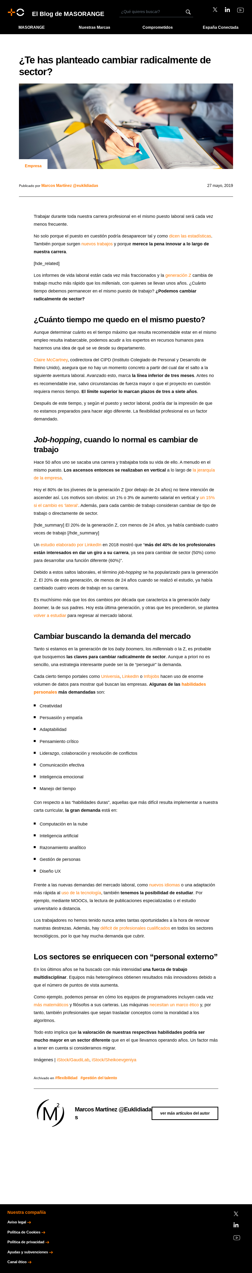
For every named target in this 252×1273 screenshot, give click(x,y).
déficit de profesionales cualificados (135, 928)
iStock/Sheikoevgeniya (114, 1059)
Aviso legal (16, 1222)
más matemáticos (51, 1004)
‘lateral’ (71, 505)
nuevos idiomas (164, 884)
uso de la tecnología (81, 892)
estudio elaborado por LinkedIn (71, 544)
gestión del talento (100, 1078)
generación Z (178, 275)
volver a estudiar (50, 615)
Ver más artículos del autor (185, 1113)
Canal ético (17, 1262)
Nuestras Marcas (94, 27)
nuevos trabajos (97, 243)
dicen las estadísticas (190, 236)
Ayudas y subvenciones (27, 1252)
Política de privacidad (25, 1242)
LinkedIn (130, 676)
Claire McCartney (51, 359)
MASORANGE (31, 27)
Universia (110, 676)
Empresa (33, 166)
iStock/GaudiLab (73, 1059)
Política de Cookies (23, 1232)
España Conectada (220, 27)
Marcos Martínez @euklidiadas (69, 185)
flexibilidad (67, 1078)
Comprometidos (157, 27)
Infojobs (151, 676)
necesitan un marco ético (174, 1004)
